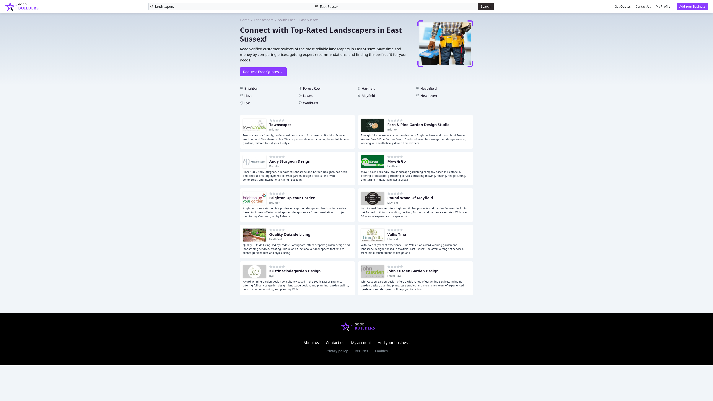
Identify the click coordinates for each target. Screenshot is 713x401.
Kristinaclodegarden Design (295, 270)
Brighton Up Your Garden (292, 197)
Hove (248, 95)
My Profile (663, 6)
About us (311, 342)
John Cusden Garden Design (413, 270)
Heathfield (428, 88)
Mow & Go (396, 161)
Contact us (335, 342)
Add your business (394, 342)
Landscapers (264, 20)
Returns (361, 351)
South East (286, 20)
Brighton (251, 88)
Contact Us (643, 6)
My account (361, 342)
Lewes (308, 95)
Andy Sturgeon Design (289, 161)
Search (486, 6)
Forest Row (311, 88)
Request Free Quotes (261, 71)
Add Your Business (692, 6)
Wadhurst (310, 103)
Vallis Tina (396, 234)
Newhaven (428, 95)
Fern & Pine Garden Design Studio (418, 124)
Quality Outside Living (289, 234)
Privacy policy (336, 351)
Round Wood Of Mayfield (410, 197)
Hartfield (368, 88)
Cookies (381, 351)
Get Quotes (623, 6)
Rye (247, 103)
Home (244, 20)
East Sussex (308, 20)
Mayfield (368, 95)
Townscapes (280, 124)
